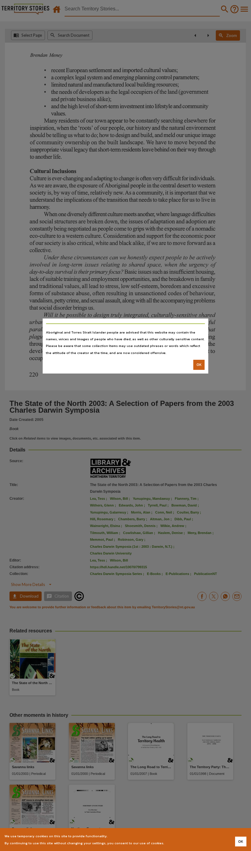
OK (199, 364)
